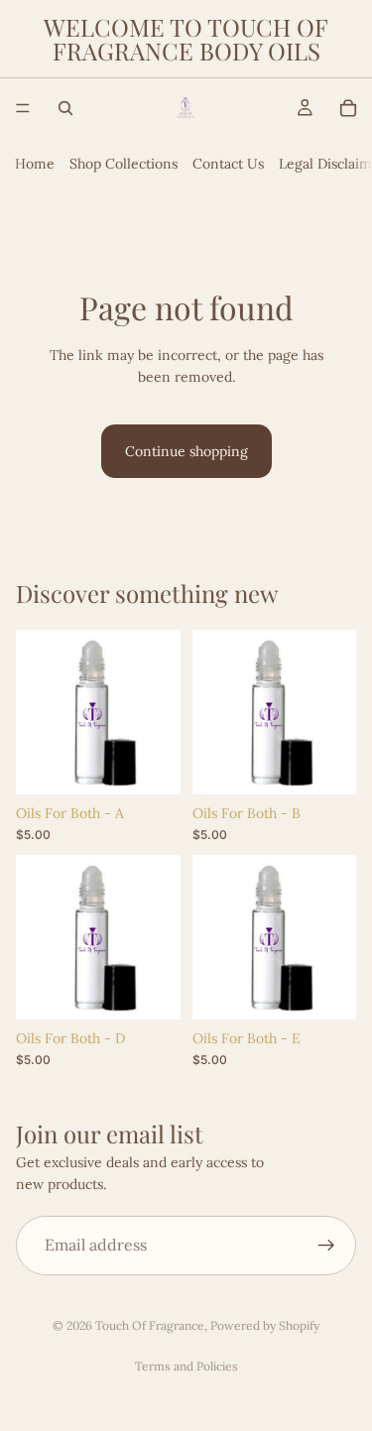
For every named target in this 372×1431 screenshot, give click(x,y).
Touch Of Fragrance (149, 1325)
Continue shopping (186, 451)
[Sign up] (326, 1245)
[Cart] (348, 108)
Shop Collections (123, 164)
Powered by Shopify (264, 1325)
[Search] (65, 108)
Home (35, 164)
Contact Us (228, 164)
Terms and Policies (186, 1366)
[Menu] (23, 108)
